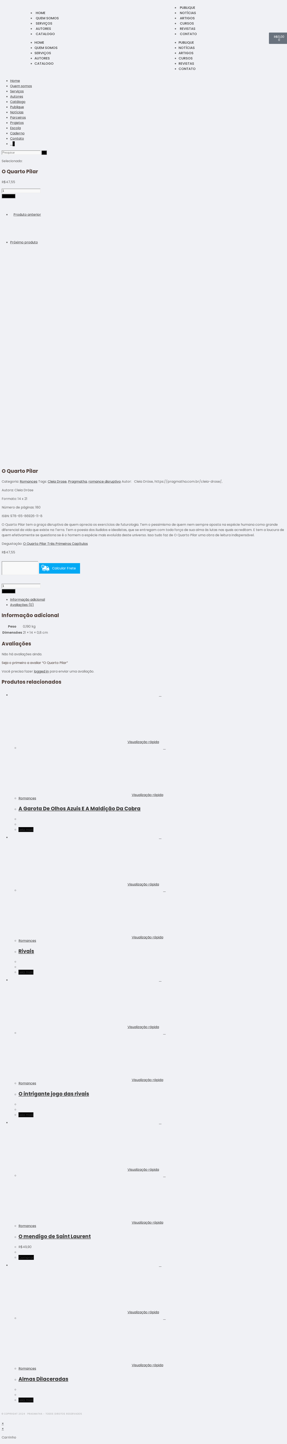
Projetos (17, 122)
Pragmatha (77, 481)
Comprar (8, 196)
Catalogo (45, 34)
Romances (28, 481)
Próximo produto (24, 242)
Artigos (187, 18)
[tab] (147, 599)
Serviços (44, 23)
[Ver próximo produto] (40, 242)
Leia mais (25, 829)
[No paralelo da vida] (20, 264)
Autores (43, 28)
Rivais (26, 951)
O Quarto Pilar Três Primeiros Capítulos (55, 543)
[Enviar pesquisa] (44, 152)
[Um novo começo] (20, 237)
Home (40, 13)
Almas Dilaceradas (43, 1379)
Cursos (187, 23)
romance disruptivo (104, 481)
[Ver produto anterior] (11, 214)
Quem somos (47, 18)
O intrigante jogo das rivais (53, 1093)
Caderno (17, 133)
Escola (15, 128)
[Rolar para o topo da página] (3, 1418)
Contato (188, 34)
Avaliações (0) (22, 604)
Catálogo (17, 101)
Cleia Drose (57, 481)
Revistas (187, 28)
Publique (187, 7)
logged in (41, 671)
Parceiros (18, 117)
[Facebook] (8, 38)
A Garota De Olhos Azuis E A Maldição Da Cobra (79, 808)
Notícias (188, 13)
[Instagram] (13, 38)
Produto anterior (27, 214)
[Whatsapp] (19, 38)
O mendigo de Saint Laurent (54, 1236)
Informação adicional (27, 599)
